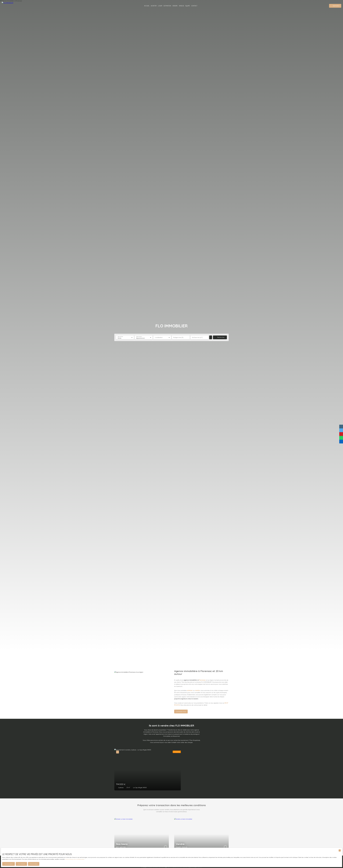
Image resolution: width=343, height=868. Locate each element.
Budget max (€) (178, 337)
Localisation (159, 337)
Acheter (154, 6)
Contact (194, 6)
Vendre (174, 6)
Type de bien (139, 336)
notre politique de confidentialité (74, 859)
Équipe (187, 6)
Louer (160, 6)
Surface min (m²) (197, 337)
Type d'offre (120, 336)
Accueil (146, 6)
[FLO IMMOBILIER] (10, 6)
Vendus (181, 6)
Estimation (167, 6)
